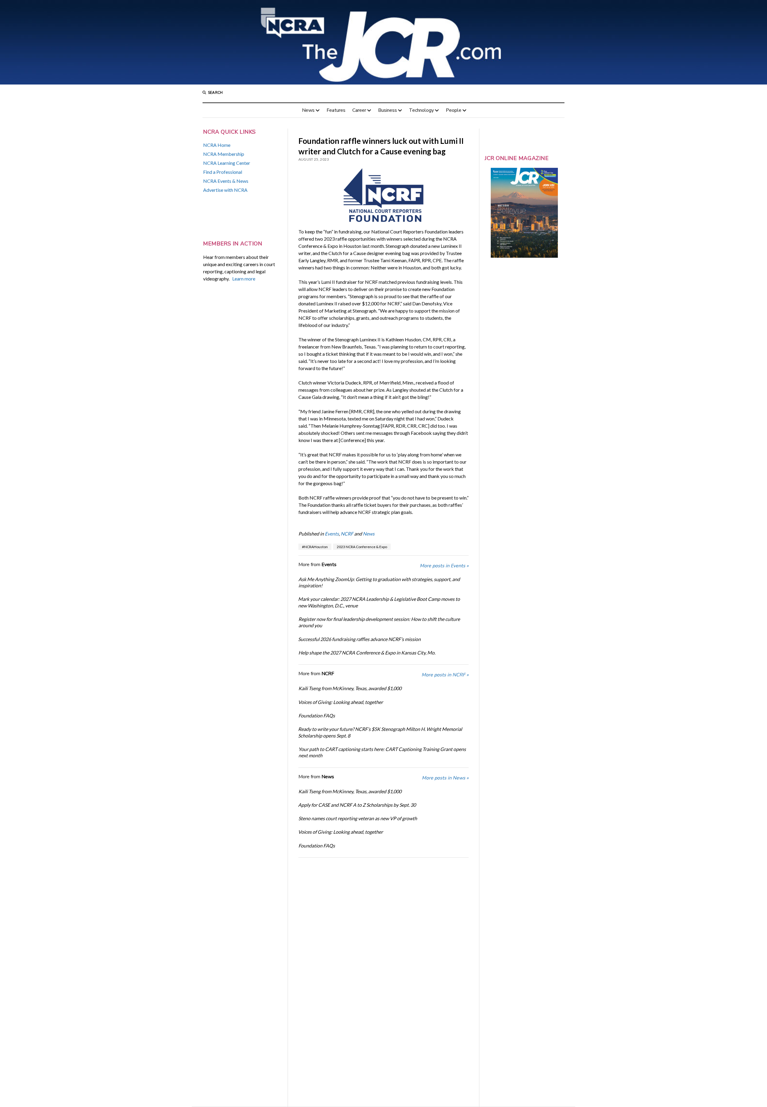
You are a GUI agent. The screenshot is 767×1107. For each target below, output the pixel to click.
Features (336, 110)
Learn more (243, 278)
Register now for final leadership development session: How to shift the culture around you (379, 622)
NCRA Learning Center (226, 163)
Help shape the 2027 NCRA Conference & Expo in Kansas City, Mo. (366, 652)
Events (332, 533)
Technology (421, 110)
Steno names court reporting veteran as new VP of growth (357, 818)
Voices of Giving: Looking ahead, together (340, 702)
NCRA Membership (223, 154)
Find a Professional (222, 172)
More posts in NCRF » (445, 675)
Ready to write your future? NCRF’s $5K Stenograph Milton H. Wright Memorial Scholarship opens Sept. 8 (380, 732)
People (453, 110)
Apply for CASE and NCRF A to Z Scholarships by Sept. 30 (357, 805)
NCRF (347, 533)
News (308, 110)
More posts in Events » (444, 565)
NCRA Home (216, 145)
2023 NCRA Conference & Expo (362, 547)
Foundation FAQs (316, 715)
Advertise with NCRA (225, 190)
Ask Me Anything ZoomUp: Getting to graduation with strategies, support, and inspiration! (379, 582)
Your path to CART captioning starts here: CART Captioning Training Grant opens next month (382, 752)
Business (387, 110)
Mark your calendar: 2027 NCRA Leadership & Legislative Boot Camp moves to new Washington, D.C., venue (379, 602)
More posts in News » (445, 778)
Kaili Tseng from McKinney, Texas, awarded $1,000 (349, 688)
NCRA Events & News (225, 181)
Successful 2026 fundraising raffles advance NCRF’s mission (359, 639)
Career (359, 110)
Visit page (383, 42)
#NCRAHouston (315, 547)
